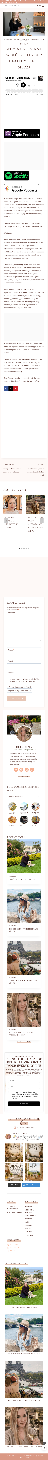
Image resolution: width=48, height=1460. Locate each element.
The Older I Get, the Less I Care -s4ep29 (24, 930)
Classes (29, 1225)
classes (12, 826)
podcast (24, 44)
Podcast (29, 1235)
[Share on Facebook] (6, 388)
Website (11, 673)
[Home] (4, 39)
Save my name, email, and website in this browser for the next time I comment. (24, 680)
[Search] (37, 796)
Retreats (36, 826)
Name (11, 650)
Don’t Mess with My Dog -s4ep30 (24, 879)
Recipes (28, 1207)
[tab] (19, 548)
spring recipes (12, 813)
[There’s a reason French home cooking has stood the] (14, 1172)
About (28, 1228)
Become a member (24, 813)
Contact (30, 1231)
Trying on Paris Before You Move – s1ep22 (12, 468)
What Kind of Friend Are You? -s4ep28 (24, 982)
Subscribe (24, 1104)
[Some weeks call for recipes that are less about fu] (14, 1152)
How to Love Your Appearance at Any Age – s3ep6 (35, 524)
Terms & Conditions (26, 1092)
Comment (11, 612)
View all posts (24, 1042)
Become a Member (29, 1211)
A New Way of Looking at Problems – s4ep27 (21, 1034)
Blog (27, 1222)
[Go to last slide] (6, 520)
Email (11, 661)
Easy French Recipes (31, 1217)
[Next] (42, 520)
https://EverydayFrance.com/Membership (25, 226)
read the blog (35, 813)
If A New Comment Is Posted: (19, 687)
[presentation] (24, 856)
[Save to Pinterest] (15, 388)
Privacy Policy (15, 1094)
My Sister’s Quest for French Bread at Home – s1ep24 (36, 470)
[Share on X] (10, 388)
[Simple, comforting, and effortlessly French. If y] (34, 1172)
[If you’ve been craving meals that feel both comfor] (34, 1152)
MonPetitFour (25, 1127)
